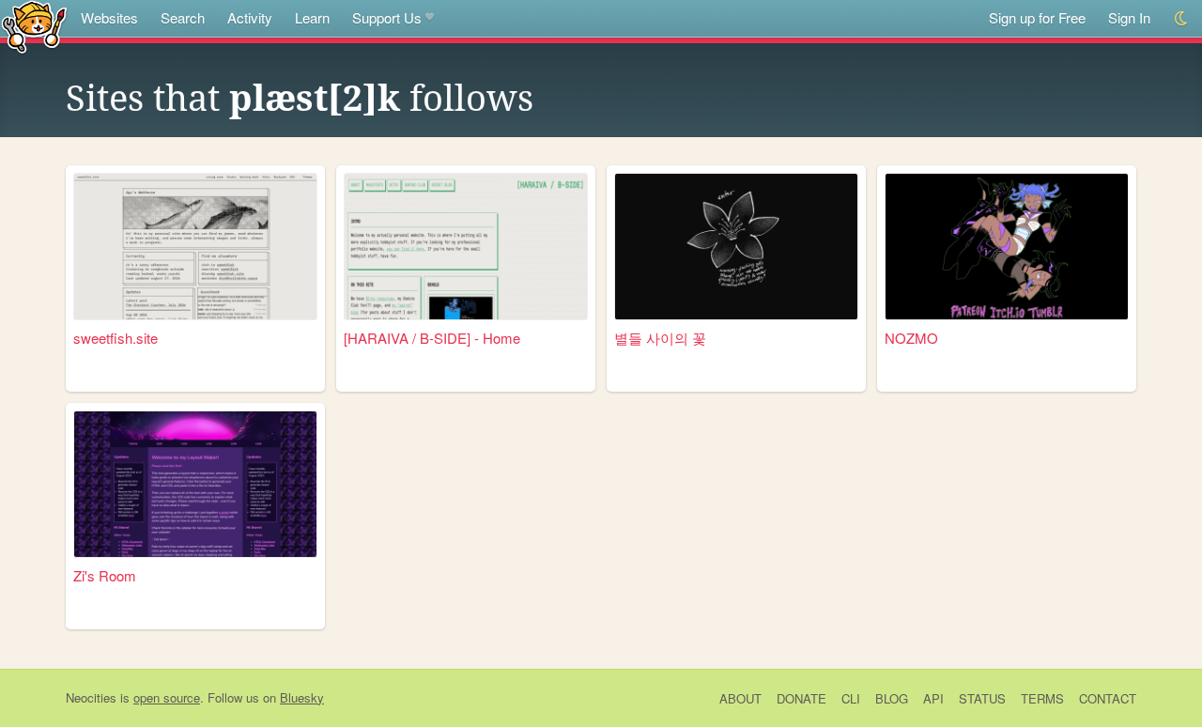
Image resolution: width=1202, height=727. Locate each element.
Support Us (387, 17)
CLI (850, 698)
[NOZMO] (1007, 246)
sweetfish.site (115, 338)
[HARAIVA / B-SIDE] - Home (432, 338)
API (933, 698)
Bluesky (302, 697)
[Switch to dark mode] (1182, 18)
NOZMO (911, 338)
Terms (1042, 698)
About (740, 698)
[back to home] (34, 26)
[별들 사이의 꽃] (736, 246)
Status (982, 698)
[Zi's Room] (195, 484)
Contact (1107, 698)
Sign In (1129, 17)
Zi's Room (104, 575)
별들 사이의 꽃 (660, 338)
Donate (801, 698)
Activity (249, 17)
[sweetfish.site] (195, 246)
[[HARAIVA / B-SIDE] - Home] (466, 246)
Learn (312, 17)
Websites (109, 17)
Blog (891, 698)
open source (166, 697)
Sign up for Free (1037, 17)
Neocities (91, 697)
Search (183, 17)
